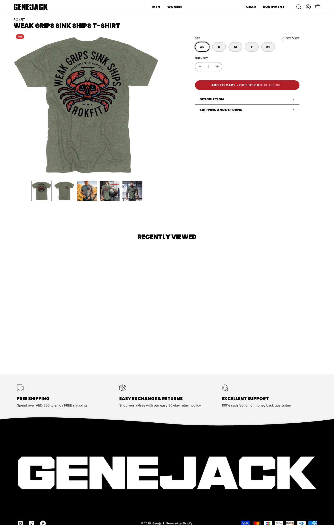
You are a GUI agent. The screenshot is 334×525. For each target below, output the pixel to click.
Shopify (187, 523)
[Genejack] (31, 7)
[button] (156, 7)
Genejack (158, 523)
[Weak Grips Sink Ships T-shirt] (41, 191)
